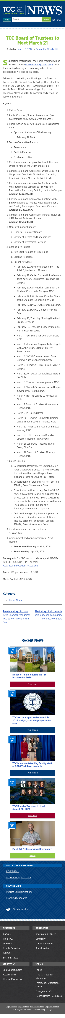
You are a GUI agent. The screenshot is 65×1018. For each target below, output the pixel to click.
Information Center (46, 934)
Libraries (7, 943)
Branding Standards (16, 898)
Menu (7, 20)
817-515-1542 (12, 871)
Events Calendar (11, 948)
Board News (15, 600)
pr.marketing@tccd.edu (18, 877)
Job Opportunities (12, 970)
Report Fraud (23, 1006)
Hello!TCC (8, 938)
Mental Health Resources (49, 996)
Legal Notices (11, 1006)
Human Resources (12, 979)
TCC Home (56, 20)
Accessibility (9, 974)
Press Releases (32, 730)
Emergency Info (44, 991)
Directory (41, 938)
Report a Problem (52, 1006)
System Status (10, 957)
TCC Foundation (44, 943)
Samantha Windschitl (47, 49)
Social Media (42, 948)
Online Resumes (37, 1006)
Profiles (33, 855)
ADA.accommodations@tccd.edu (20, 565)
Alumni (7, 953)
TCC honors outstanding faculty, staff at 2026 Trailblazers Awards (32, 765)
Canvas (7, 934)
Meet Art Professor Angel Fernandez (32, 849)
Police (39, 970)
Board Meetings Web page (39, 64)
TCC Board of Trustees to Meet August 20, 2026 (28, 808)
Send (16, 909)
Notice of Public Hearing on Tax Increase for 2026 (29, 676)
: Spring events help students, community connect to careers (48, 615)
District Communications (19, 892)
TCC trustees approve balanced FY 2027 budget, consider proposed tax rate (31, 720)
